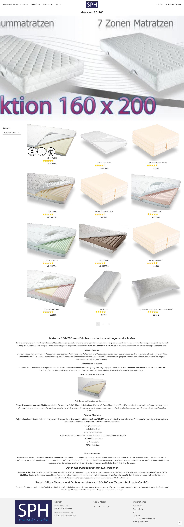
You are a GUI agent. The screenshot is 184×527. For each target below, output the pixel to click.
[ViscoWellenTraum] (51, 288)
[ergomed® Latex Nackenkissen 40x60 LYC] (156, 288)
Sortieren (7, 128)
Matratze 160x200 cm (29, 472)
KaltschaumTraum (104, 163)
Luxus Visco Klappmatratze (156, 163)
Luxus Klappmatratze (104, 211)
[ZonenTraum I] (156, 191)
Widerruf (136, 515)
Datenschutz (138, 509)
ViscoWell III (52, 158)
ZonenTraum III (52, 260)
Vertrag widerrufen (140, 522)
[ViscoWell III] (51, 140)
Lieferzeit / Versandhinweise (144, 519)
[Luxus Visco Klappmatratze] (156, 142)
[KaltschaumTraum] (104, 142)
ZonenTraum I (156, 211)
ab (51, 164)
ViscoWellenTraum (51, 309)
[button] (48, 161)
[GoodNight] (104, 240)
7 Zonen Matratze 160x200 (93, 419)
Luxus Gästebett (156, 260)
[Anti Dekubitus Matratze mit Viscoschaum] (92, 398)
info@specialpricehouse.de (65, 515)
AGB (134, 512)
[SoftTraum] (104, 288)
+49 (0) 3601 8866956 (63, 509)
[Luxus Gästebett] (156, 240)
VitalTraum (51, 211)
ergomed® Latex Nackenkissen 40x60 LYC (156, 309)
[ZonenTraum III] (51, 240)
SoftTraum (104, 309)
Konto (58, 4)
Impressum (137, 506)
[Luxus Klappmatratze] (104, 191)
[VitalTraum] (51, 191)
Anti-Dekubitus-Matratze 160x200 (33, 405)
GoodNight (103, 260)
